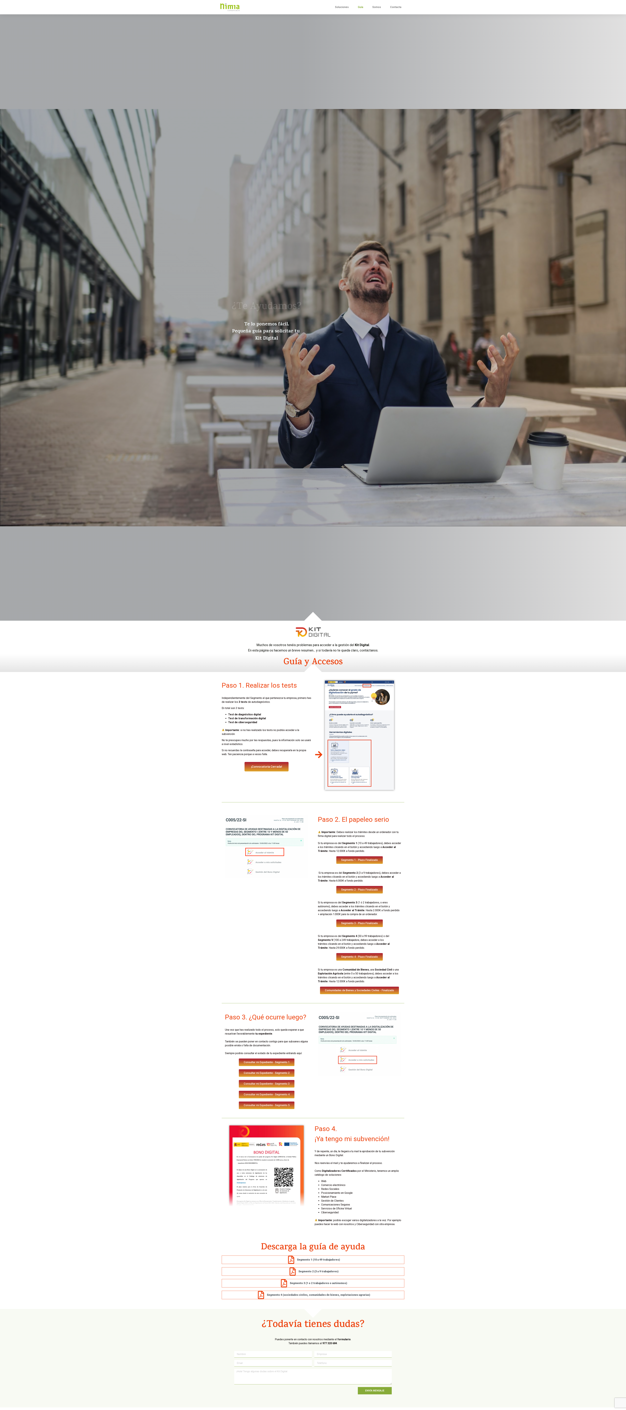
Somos (376, 7)
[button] (267, 766)
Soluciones (342, 7)
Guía (360, 7)
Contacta (395, 7)
